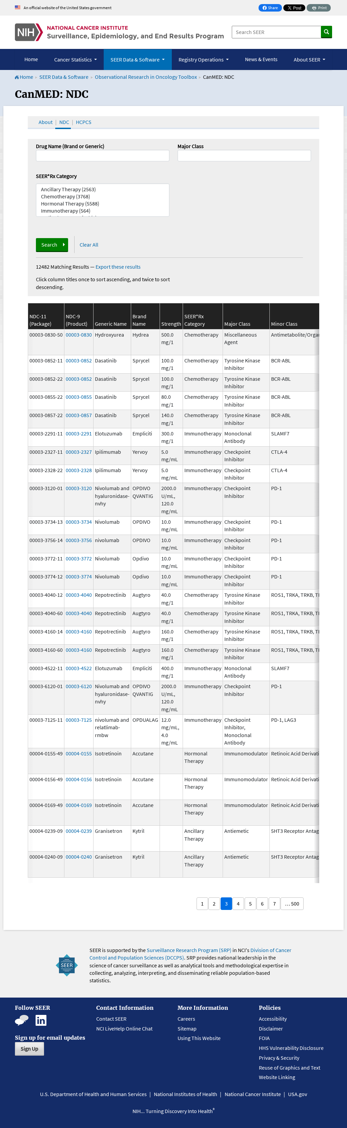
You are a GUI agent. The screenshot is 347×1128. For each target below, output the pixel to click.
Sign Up (29, 1048)
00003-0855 (79, 396)
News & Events (261, 59)
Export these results (118, 266)
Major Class (191, 146)
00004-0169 (79, 805)
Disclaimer (271, 1028)
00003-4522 (79, 668)
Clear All (89, 244)
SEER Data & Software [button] (135, 59)
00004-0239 (79, 830)
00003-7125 (79, 719)
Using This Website (199, 1038)
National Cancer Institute (253, 1094)
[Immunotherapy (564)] (102, 210)
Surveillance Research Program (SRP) (189, 950)
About (46, 122)
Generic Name (111, 323)
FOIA (264, 1038)
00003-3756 (79, 540)
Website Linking (277, 1077)
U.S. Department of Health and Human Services (93, 1094)
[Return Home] (119, 32)
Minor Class (284, 323)
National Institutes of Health (185, 1094)
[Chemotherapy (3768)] (102, 196)
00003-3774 (79, 576)
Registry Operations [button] (202, 59)
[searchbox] (182, 155)
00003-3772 (79, 558)
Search (49, 244)
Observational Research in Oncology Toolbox (146, 76)
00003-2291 (79, 433)
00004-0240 (79, 856)
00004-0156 (79, 779)
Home (31, 59)
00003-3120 (79, 488)
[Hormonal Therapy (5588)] (102, 203)
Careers (186, 1018)
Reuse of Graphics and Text (289, 1067)
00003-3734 (79, 521)
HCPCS (83, 122)
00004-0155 (79, 753)
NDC (64, 122)
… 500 (292, 903)
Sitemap (187, 1028)
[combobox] (244, 155)
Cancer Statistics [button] (73, 59)
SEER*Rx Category (56, 176)
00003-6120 (79, 686)
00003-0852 (79, 360)
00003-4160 (79, 631)
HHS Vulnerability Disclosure (291, 1047)
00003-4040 (79, 594)
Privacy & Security (279, 1057)
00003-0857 (79, 415)
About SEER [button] (307, 59)
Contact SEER (111, 1018)
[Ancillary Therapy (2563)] (102, 189)
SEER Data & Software (63, 76)
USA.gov (297, 1094)
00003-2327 (79, 451)
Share (272, 8)
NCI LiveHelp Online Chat (124, 1028)
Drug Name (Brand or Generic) (70, 146)
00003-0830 (79, 334)
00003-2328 (79, 470)
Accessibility (273, 1018)
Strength (171, 323)
